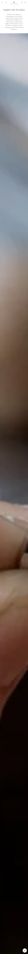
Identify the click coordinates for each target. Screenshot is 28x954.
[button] (6, 2)
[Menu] (2, 2)
